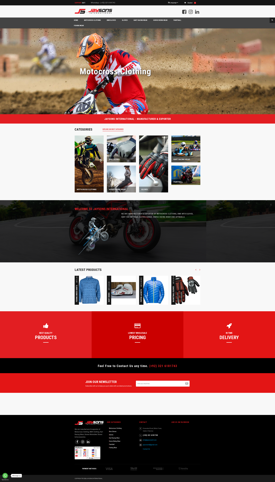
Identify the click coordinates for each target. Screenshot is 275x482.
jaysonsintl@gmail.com (150, 445)
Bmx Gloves (112, 431)
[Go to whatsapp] (5, 475)
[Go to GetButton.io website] (5, 479)
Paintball (111, 444)
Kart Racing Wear (114, 438)
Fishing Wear (113, 448)
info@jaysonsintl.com (150, 440)
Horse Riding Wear (114, 441)
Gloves (111, 435)
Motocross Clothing (115, 428)
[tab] (114, 129)
